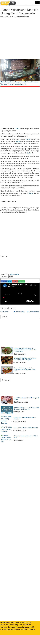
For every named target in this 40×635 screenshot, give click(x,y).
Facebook (3, 281)
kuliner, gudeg (14, 274)
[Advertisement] (20, 39)
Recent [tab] (4, 317)
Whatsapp (21, 281)
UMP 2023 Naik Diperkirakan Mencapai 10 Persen (26, 398)
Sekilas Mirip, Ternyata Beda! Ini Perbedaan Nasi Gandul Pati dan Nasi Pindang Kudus (25, 349)
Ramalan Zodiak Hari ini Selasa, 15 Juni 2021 (25, 436)
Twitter (9, 281)
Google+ (15, 281)
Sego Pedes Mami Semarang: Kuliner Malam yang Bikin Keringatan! (25, 358)
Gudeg (17, 129)
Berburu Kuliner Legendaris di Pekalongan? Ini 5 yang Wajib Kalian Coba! (24, 369)
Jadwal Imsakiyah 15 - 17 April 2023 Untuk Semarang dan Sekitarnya (26, 408)
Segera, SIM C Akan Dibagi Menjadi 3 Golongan (25, 418)
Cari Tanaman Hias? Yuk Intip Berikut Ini (26, 428)
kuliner (28, 139)
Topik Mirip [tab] (5, 380)
